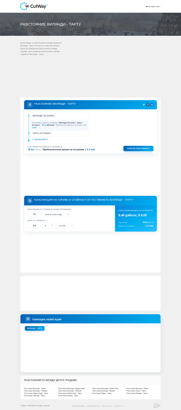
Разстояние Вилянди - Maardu (103, 391)
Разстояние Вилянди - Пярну (137, 388)
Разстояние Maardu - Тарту (68, 396)
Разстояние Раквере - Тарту (137, 393)
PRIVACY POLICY (106, 406)
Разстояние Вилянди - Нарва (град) (71, 388)
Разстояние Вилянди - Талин (35, 388)
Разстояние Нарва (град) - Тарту (36, 393)
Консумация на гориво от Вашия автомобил (49, 209)
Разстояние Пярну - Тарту (102, 393)
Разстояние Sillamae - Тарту (34, 396)
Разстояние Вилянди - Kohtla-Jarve (105, 388)
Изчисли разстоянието (138, 148)
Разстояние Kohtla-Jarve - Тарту (70, 393)
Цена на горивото (36, 220)
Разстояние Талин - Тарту (136, 391)
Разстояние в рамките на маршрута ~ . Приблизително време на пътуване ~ (59, 125)
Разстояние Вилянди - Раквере (35, 391)
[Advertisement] (90, 78)
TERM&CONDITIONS (93, 406)
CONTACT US (118, 406)
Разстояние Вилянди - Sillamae (70, 391)
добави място (41, 139)
